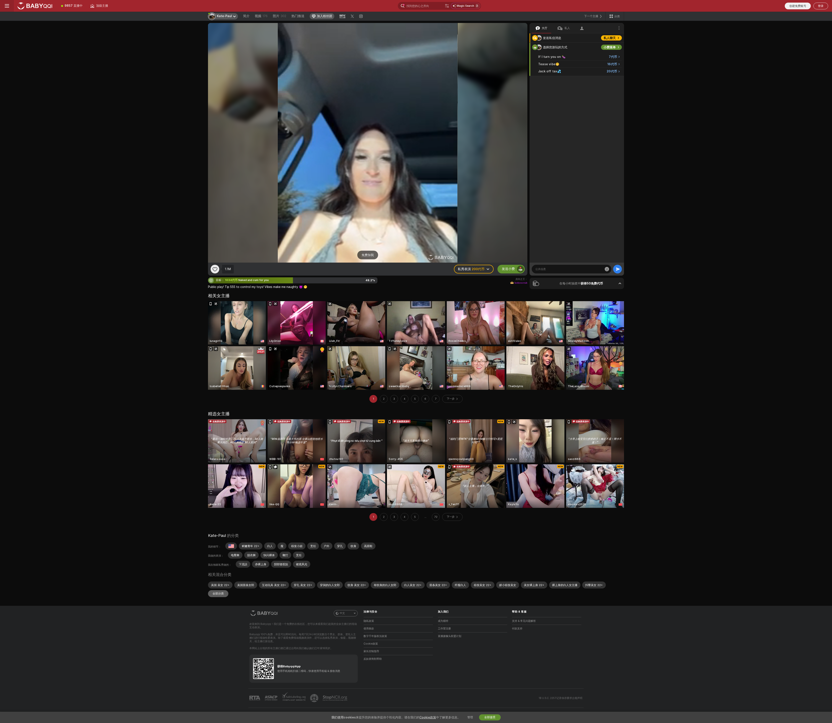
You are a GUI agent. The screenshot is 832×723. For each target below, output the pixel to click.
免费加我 (368, 255)
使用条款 (369, 628)
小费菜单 (610, 47)
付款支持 (517, 628)
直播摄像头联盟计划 (449, 636)
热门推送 (297, 16)
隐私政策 (369, 620)
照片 (279, 16)
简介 (246, 16)
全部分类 (218, 593)
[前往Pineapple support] (314, 698)
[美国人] (231, 546)
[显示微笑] (606, 269)
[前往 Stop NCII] (335, 698)
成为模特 (443, 620)
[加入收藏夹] (215, 269)
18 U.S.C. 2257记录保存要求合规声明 (560, 698)
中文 (342, 613)
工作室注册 (444, 628)
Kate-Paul (217, 535)
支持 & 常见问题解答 (524, 620)
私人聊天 (610, 38)
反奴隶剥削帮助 (373, 658)
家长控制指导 (371, 651)
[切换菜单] (7, 6)
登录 (821, 6)
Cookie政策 (371, 643)
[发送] (617, 269)
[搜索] (447, 6)
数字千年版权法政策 (375, 636)
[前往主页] (35, 6)
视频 (261, 16)
